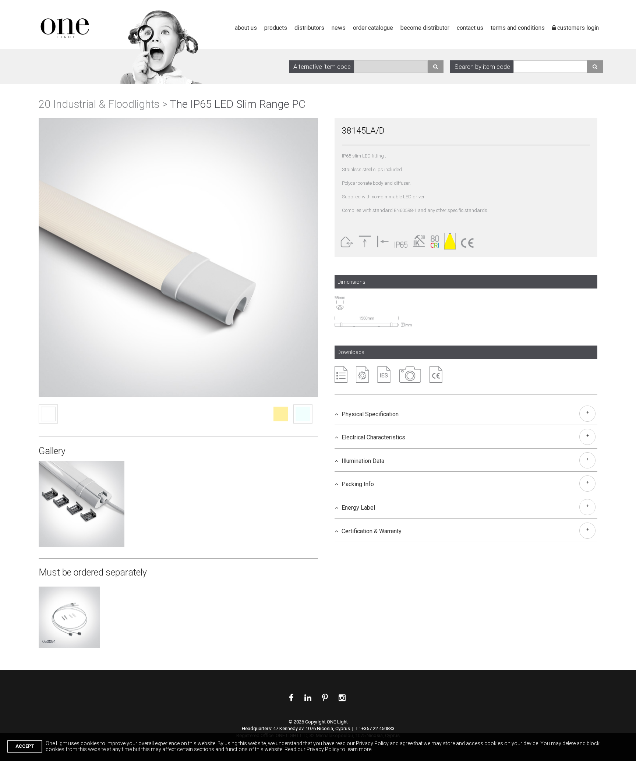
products (275, 27)
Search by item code (482, 66)
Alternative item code (322, 66)
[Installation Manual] (362, 374)
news (339, 27)
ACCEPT (24, 746)
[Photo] (410, 374)
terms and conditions (518, 27)
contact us (470, 27)
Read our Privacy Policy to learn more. (328, 749)
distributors (309, 27)
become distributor (424, 27)
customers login (577, 27)
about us (246, 27)
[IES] (384, 374)
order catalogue (373, 27)
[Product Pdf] (341, 374)
